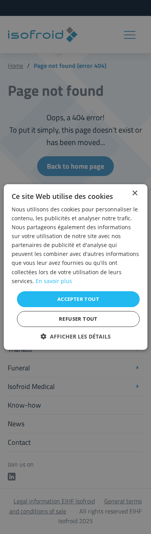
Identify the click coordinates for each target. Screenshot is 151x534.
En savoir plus (54, 281)
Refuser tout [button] (78, 318)
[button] (76, 336)
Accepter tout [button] (78, 299)
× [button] (134, 193)
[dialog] (75, 267)
